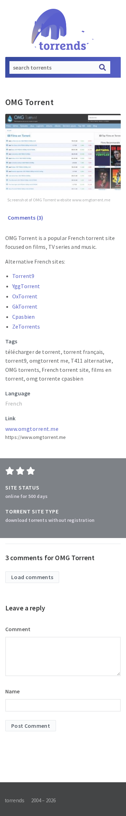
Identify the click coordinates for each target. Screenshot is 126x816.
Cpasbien (23, 316)
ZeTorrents (26, 326)
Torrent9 (23, 275)
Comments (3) (25, 217)
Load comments (32, 577)
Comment (17, 629)
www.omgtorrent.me (31, 428)
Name (12, 691)
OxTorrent (24, 296)
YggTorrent (26, 286)
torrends (14, 800)
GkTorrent (24, 306)
